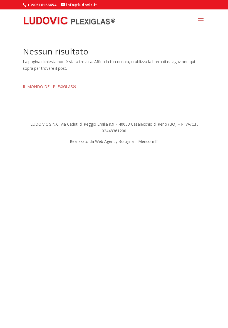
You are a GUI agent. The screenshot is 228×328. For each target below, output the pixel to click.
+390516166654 (41, 4)
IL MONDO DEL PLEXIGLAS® (49, 86)
